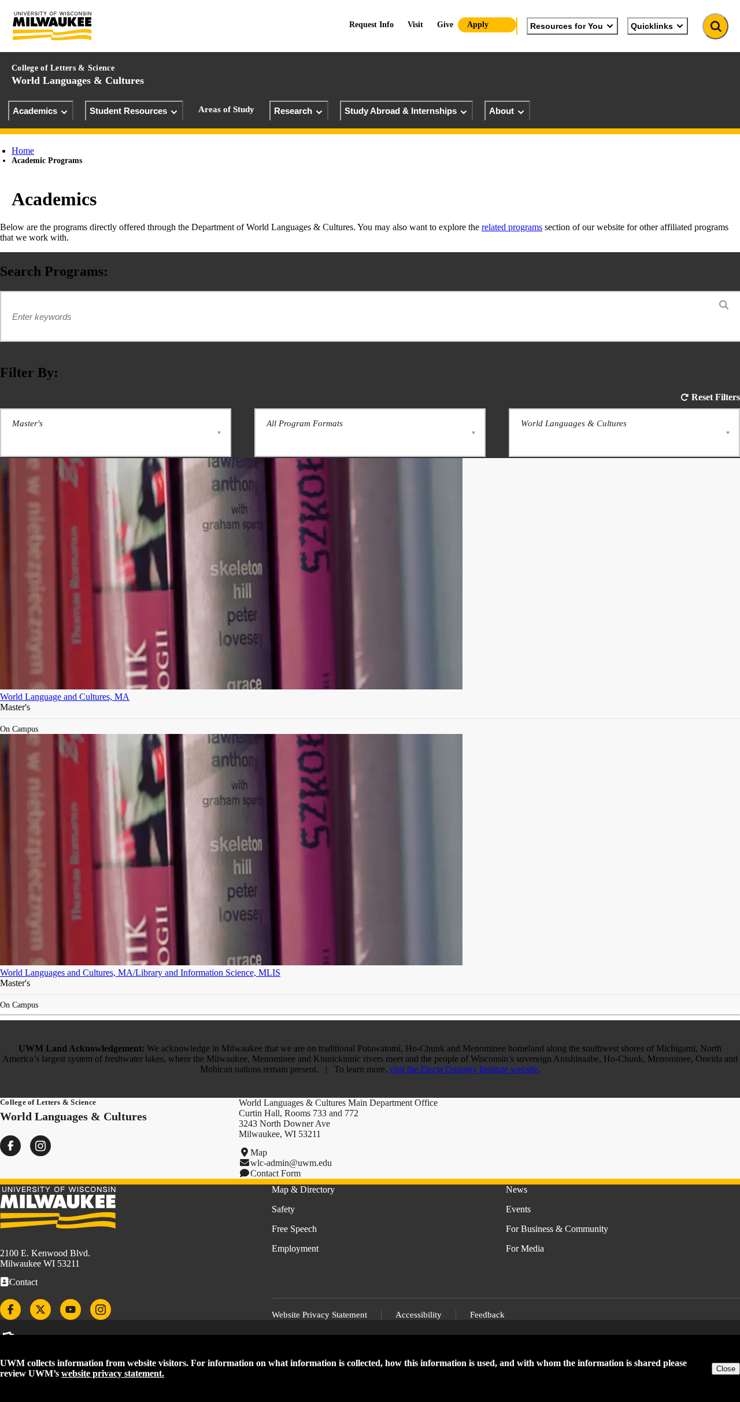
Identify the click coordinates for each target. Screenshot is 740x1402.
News (516, 1189)
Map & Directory (303, 1189)
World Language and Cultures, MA (65, 697)
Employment (295, 1248)
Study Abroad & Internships (401, 111)
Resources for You (566, 26)
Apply (478, 24)
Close (725, 1368)
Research (293, 111)
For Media (525, 1248)
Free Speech (294, 1229)
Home (23, 151)
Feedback (487, 1314)
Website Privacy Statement (319, 1314)
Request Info (371, 24)
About (501, 111)
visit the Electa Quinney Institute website (464, 1069)
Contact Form (275, 1173)
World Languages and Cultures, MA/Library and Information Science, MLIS (140, 972)
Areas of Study (226, 109)
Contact (23, 1282)
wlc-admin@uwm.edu (291, 1163)
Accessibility (418, 1314)
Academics (35, 111)
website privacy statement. (112, 1373)
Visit (415, 24)
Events (518, 1209)
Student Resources (128, 111)
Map (258, 1152)
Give (445, 24)
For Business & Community (557, 1229)
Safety (283, 1209)
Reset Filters (715, 397)
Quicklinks (652, 26)
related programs (512, 227)
